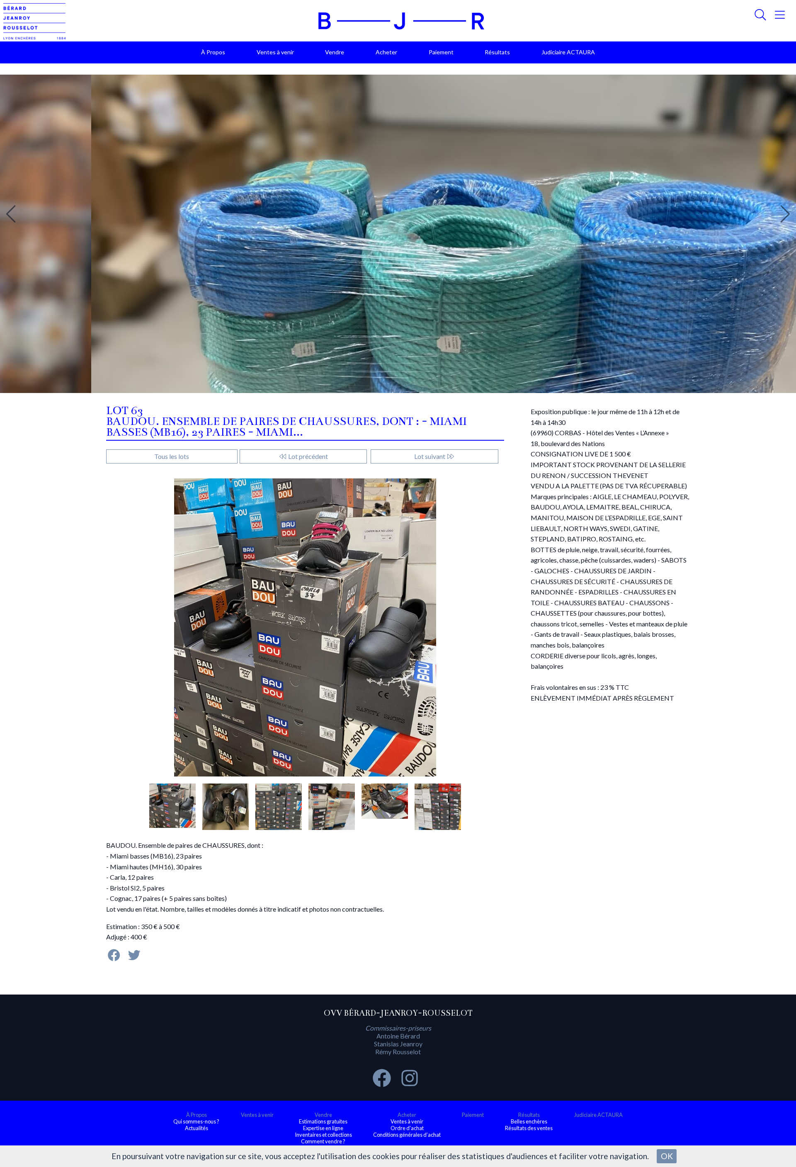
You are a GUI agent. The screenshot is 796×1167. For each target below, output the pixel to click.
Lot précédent (307, 456)
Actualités (196, 1128)
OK (667, 1156)
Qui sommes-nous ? (196, 1121)
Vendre (334, 52)
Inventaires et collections (323, 1134)
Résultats (497, 52)
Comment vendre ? (323, 1141)
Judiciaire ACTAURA (568, 52)
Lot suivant (430, 456)
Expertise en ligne (323, 1128)
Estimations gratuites (323, 1121)
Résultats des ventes (529, 1128)
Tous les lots (171, 456)
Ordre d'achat (407, 1128)
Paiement (441, 52)
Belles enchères (529, 1121)
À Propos (213, 52)
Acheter (386, 52)
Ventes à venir (275, 52)
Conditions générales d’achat (407, 1134)
